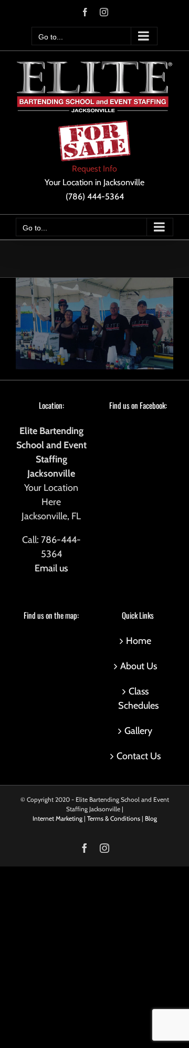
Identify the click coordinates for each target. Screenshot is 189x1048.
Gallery (138, 731)
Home (138, 641)
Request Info (94, 169)
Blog (151, 818)
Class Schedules (138, 698)
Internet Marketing (57, 818)
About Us (138, 666)
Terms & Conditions (113, 818)
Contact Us (139, 756)
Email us (51, 568)
